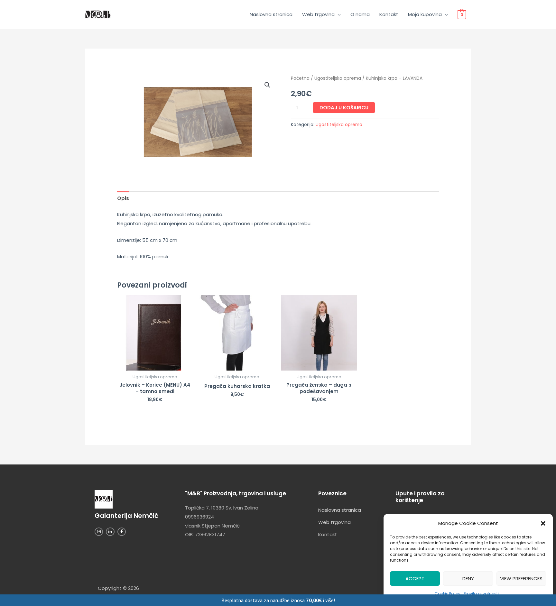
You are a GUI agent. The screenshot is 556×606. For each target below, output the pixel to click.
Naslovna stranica (271, 14)
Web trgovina (318, 14)
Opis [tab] (123, 198)
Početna (300, 78)
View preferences (521, 578)
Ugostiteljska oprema (337, 78)
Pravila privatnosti (481, 593)
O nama (360, 14)
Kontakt (388, 14)
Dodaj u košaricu (344, 107)
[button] (543, 523)
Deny (468, 578)
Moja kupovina (425, 14)
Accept (414, 578)
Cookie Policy (447, 593)
